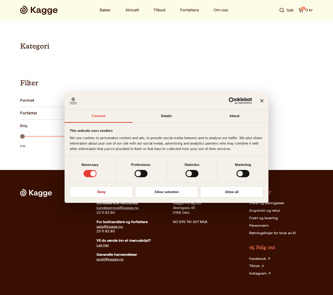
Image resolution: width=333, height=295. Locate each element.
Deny (101, 192)
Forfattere (189, 9)
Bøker (105, 9)
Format (27, 100)
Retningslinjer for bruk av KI (272, 233)
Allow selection (166, 192)
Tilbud (159, 9)
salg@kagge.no (110, 226)
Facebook (257, 258)
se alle (271, 24)
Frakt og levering (263, 218)
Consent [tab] (98, 116)
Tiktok (254, 266)
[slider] (22, 136)
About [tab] (234, 116)
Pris (23, 125)
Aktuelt (132, 9)
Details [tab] (166, 116)
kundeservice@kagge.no (118, 208)
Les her (103, 245)
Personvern (259, 225)
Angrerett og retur (264, 210)
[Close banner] (261, 100)
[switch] (141, 173)
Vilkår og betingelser (266, 203)
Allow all (232, 192)
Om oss (221, 9)
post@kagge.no (110, 259)
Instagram (258, 273)
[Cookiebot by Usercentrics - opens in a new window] (232, 100)
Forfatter (28, 113)
